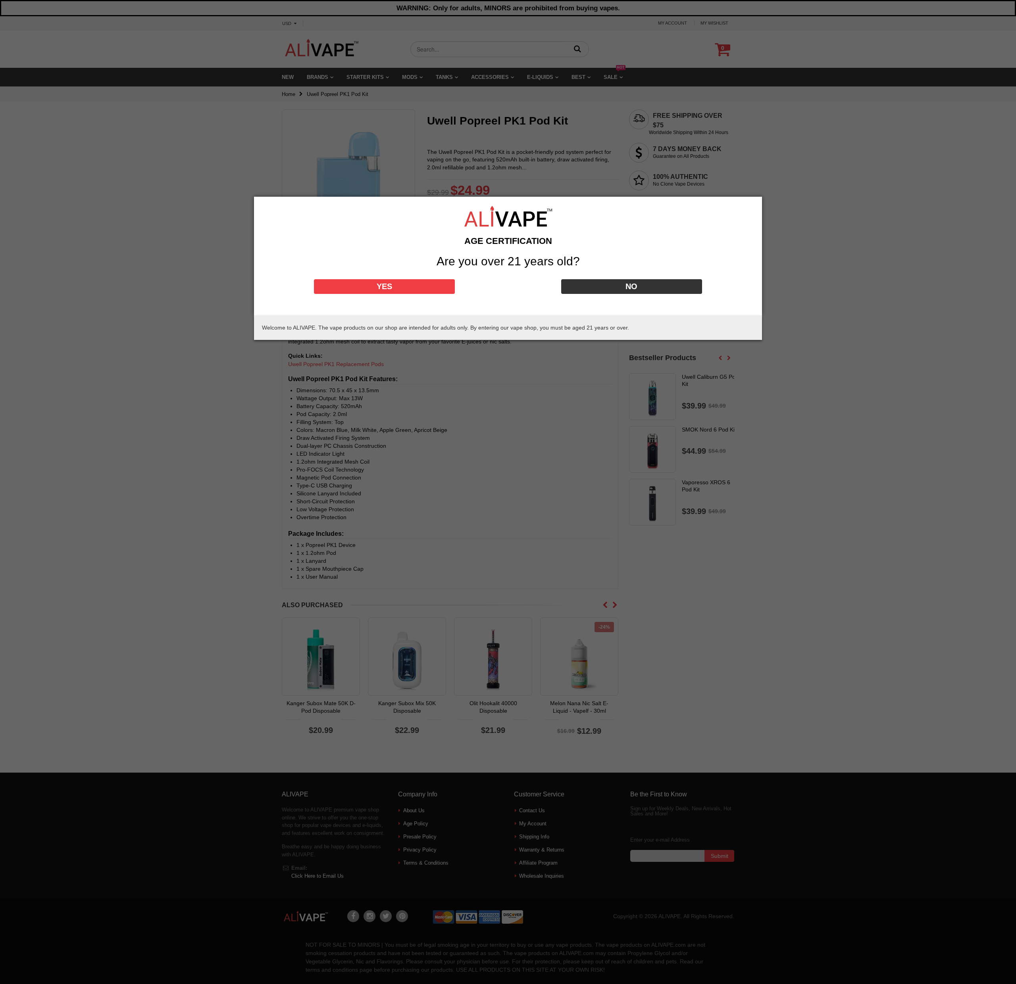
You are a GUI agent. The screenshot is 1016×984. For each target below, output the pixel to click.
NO (631, 286)
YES (384, 286)
